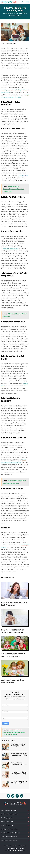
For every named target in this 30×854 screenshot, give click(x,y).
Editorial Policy (12, 848)
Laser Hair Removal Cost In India (10, 833)
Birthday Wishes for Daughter (9, 829)
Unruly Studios (23, 175)
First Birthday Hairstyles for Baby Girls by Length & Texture (19, 772)
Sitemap (22, 848)
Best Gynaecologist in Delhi (9, 840)
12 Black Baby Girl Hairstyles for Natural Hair (18, 763)
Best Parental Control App (8, 810)
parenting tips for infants (10, 248)
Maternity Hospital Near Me (9, 836)
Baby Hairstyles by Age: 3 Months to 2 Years (19, 782)
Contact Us (22, 846)
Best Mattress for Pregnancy (9, 814)
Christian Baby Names (7, 825)
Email (4, 715)
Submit (6, 723)
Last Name (5, 709)
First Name (5, 702)
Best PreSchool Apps (7, 821)
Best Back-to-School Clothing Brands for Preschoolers (18, 745)
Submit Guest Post (10, 846)
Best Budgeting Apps (7, 817)
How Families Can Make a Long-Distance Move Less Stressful (19, 754)
